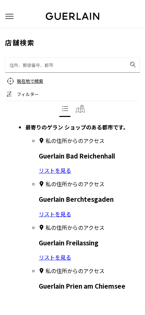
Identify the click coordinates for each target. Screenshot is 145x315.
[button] (9, 16)
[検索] (133, 64)
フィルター (28, 94)
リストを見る (55, 170)
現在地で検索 (30, 81)
